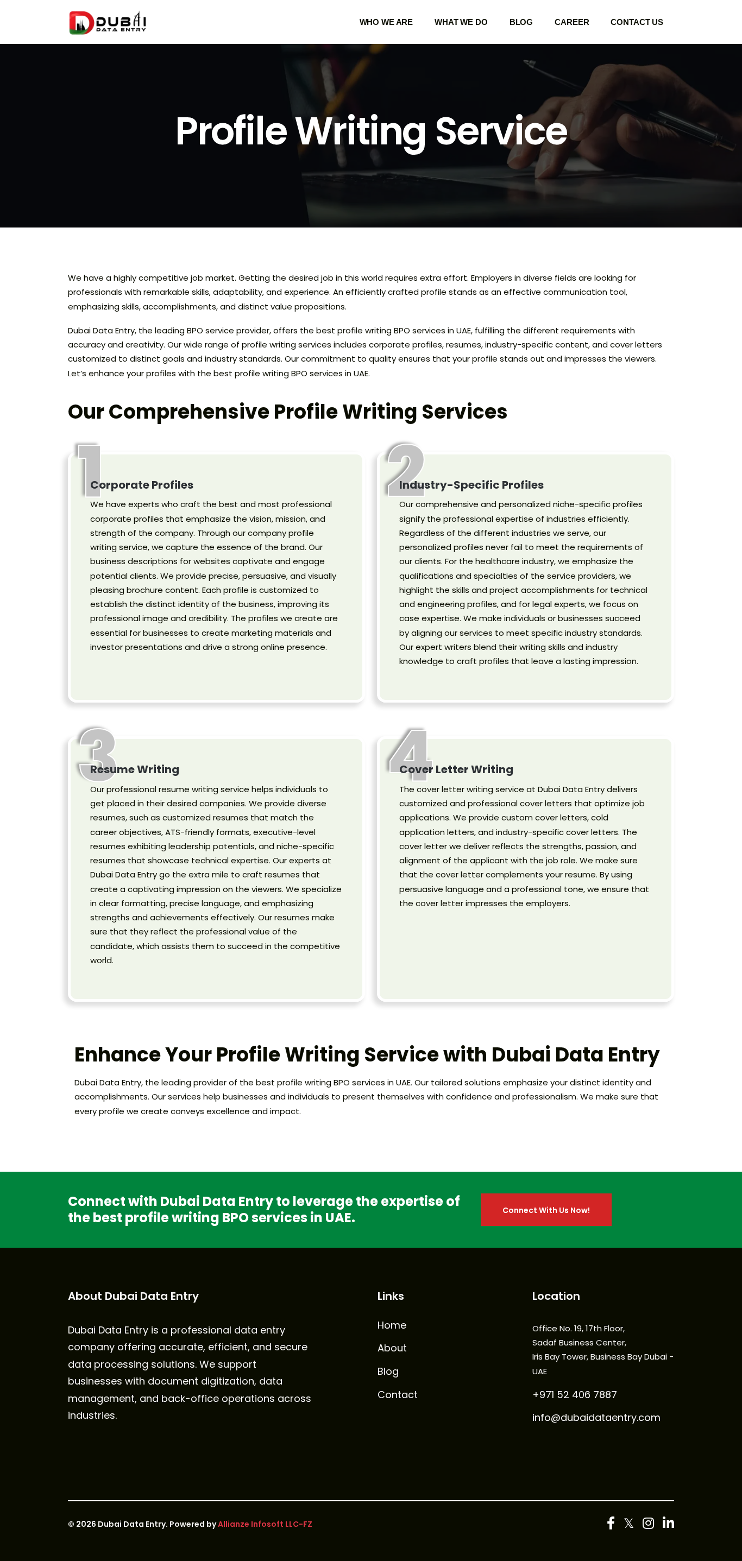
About (392, 1348)
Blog (388, 1371)
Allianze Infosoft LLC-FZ (265, 1524)
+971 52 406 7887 (574, 1394)
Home (392, 1325)
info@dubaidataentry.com (596, 1417)
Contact (398, 1394)
